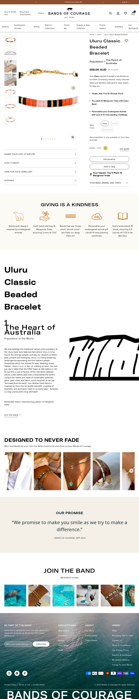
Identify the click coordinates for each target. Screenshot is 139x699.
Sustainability (91, 635)
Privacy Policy (10, 685)
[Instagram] (9, 673)
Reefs (60, 650)
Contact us (117, 640)
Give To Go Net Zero (10, 13)
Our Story (89, 630)
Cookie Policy (39, 685)
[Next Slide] (73, 88)
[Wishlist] (125, 13)
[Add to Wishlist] (126, 40)
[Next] (103, 2)
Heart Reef (63, 645)
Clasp (105, 123)
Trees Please (91, 640)
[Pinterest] (17, 673)
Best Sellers (63, 630)
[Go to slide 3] (46, 138)
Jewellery (119, 27)
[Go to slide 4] (48, 138)
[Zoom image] (72, 137)
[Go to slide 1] (41, 138)
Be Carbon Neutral (120, 660)
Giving (36, 27)
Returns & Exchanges (122, 655)
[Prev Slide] (23, 88)
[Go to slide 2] (43, 138)
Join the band (11, 414)
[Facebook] (24, 673)
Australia (62, 635)
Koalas (61, 640)
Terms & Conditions (121, 645)
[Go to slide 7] (54, 138)
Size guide (124, 149)
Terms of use (24, 685)
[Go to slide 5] (50, 138)
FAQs (114, 630)
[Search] (110, 13)
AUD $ (124, 2)
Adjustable (107, 129)
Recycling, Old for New (122, 635)
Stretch (114, 123)
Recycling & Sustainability (25, 13)
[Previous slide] (7, 221)
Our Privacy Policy (120, 650)
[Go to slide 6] (52, 138)
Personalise (109, 159)
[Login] (118, 13)
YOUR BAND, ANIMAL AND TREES (105, 183)
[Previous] (35, 2)
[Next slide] (131, 221)
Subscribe (41, 644)
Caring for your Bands (122, 665)
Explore (41, 13)
